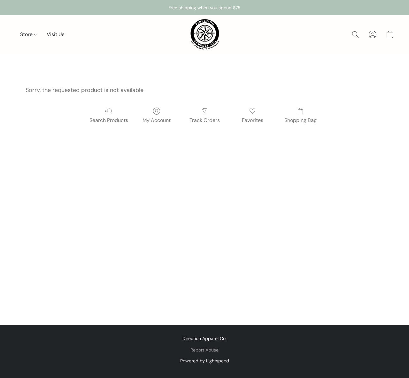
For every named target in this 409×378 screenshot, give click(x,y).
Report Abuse (204, 350)
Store (27, 34)
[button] (204, 34)
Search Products (108, 120)
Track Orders (204, 120)
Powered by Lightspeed (204, 361)
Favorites (252, 120)
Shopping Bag (300, 120)
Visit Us (56, 34)
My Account (157, 120)
